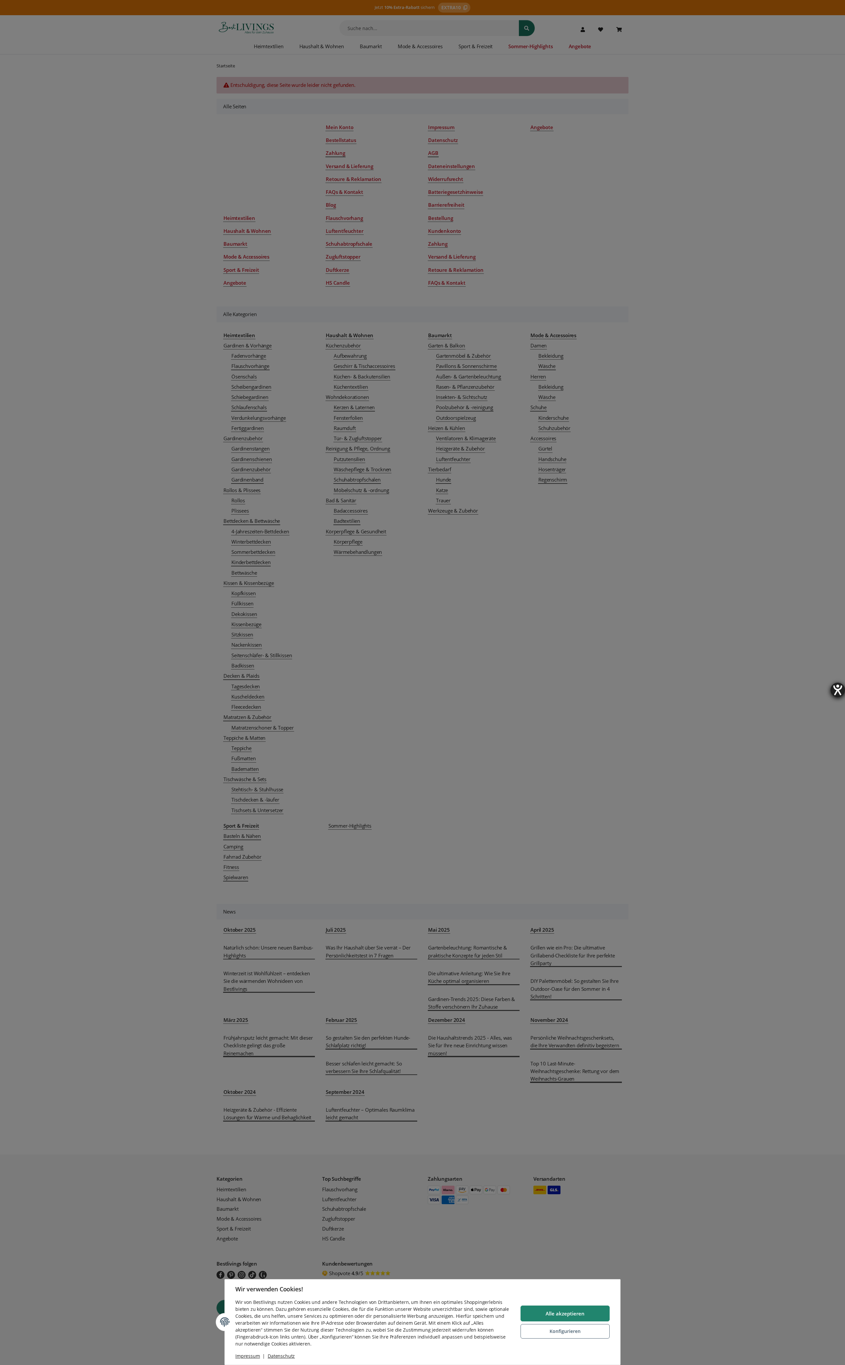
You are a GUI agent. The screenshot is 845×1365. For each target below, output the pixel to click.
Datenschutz (281, 1356)
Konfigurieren (565, 1331)
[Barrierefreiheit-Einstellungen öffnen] (837, 690)
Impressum (247, 1356)
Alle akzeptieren (565, 1313)
